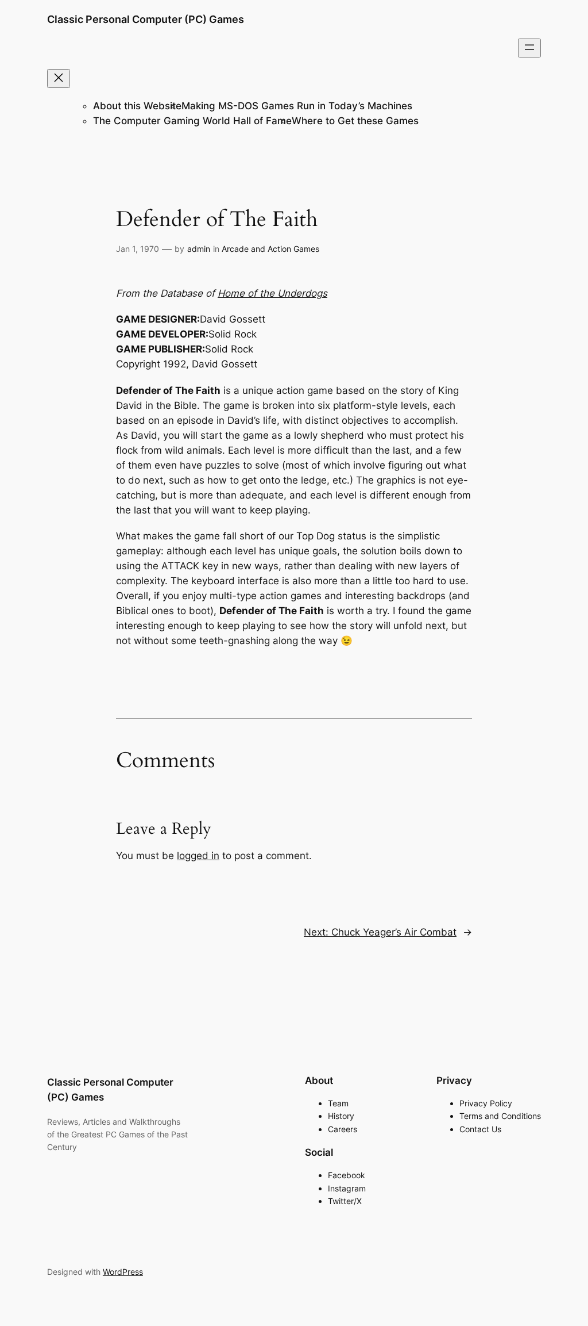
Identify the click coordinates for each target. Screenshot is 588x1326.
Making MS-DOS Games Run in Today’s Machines (296, 106)
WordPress (123, 1272)
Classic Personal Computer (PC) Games (145, 19)
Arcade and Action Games (270, 249)
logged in (198, 855)
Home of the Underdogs (272, 293)
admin (198, 249)
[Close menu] (58, 78)
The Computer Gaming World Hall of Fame (192, 121)
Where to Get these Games (355, 121)
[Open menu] (529, 48)
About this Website (137, 106)
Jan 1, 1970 (137, 249)
